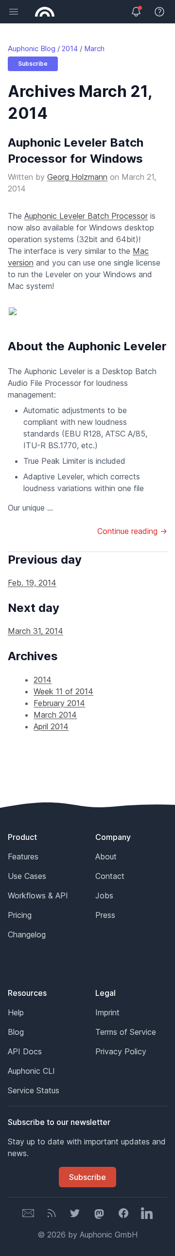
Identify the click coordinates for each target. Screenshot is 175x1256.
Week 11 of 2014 (63, 691)
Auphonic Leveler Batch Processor (86, 216)
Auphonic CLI (31, 1071)
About (106, 856)
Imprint (107, 1012)
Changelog (27, 934)
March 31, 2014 (35, 631)
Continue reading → (132, 531)
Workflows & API (38, 895)
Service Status (33, 1090)
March (94, 48)
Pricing (20, 915)
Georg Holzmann (77, 177)
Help (16, 1012)
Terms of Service (125, 1032)
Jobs (104, 895)
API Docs (25, 1051)
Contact (109, 876)
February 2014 (59, 703)
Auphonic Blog (31, 48)
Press (105, 915)
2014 (70, 48)
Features (23, 856)
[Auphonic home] (44, 11)
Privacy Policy (120, 1051)
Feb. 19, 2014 (32, 583)
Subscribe (33, 63)
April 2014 (51, 726)
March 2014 (55, 715)
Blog (16, 1032)
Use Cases (27, 876)
